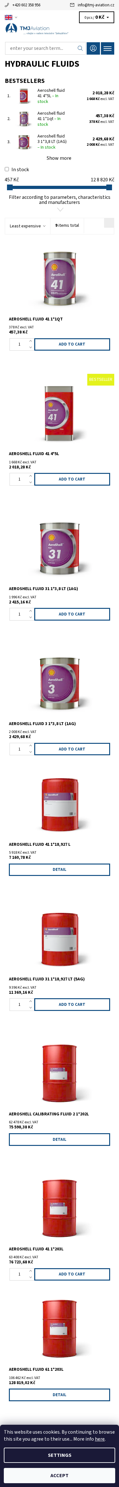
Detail (59, 869)
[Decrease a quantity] (32, 347)
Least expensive (25, 226)
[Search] (80, 48)
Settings (59, 1455)
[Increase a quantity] (32, 341)
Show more (59, 158)
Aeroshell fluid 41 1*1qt (51, 119)
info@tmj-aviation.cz (96, 5)
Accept (59, 1475)
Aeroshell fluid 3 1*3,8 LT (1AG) (52, 142)
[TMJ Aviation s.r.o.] (59, 31)
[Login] (93, 48)
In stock (20, 169)
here (100, 1439)
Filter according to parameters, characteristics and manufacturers (59, 200)
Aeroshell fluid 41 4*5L (51, 96)
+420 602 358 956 (26, 5)
